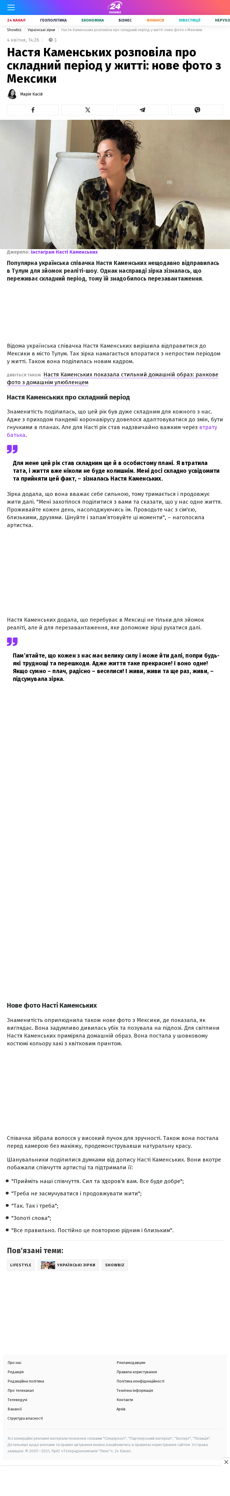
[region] (115, 1481)
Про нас (14, 1362)
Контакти (124, 1399)
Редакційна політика (25, 1381)
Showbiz (14, 30)
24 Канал (16, 20)
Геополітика (53, 20)
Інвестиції (189, 20)
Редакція (15, 1372)
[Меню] (11, 7)
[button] (33, 110)
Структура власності (25, 1418)
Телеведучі (17, 1399)
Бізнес (125, 20)
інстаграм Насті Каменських (64, 252)
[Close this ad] (226, 1462)
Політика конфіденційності (140, 1381)
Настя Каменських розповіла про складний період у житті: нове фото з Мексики (131, 30)
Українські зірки (42, 30)
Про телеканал (20, 1390)
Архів (120, 1409)
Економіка (92, 20)
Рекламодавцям (130, 1362)
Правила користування (136, 1372)
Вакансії (14, 1409)
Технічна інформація (134, 1390)
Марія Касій (31, 94)
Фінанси (155, 20)
